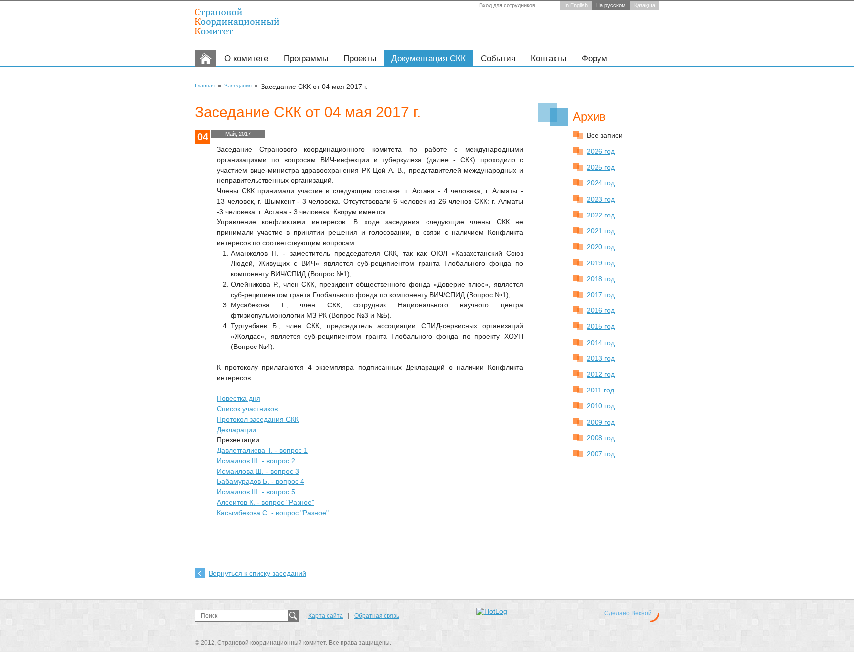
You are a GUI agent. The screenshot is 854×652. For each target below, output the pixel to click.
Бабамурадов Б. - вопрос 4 (260, 481)
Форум (594, 58)
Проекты (359, 58)
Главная (205, 85)
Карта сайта (325, 615)
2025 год (601, 167)
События (498, 58)
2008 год (601, 438)
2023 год (601, 199)
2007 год (601, 454)
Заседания (238, 85)
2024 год (601, 183)
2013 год (601, 358)
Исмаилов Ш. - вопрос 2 (256, 461)
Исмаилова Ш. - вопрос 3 (258, 471)
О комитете (246, 58)
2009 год (601, 422)
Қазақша (644, 5)
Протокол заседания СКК (258, 419)
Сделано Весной (628, 613)
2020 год (601, 247)
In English (576, 5)
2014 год (601, 343)
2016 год (601, 310)
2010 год (601, 406)
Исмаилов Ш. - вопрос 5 (256, 492)
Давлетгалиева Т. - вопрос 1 (262, 450)
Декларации (236, 430)
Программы (306, 58)
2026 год (601, 151)
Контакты (548, 58)
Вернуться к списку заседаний (257, 573)
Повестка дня (238, 398)
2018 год (601, 279)
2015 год (601, 326)
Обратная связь (376, 615)
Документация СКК (428, 58)
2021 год (601, 231)
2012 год (601, 374)
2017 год (601, 295)
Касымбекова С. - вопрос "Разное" (273, 513)
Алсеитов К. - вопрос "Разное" (265, 502)
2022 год (601, 215)
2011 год (600, 390)
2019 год (601, 263)
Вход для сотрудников (507, 5)
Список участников (247, 409)
